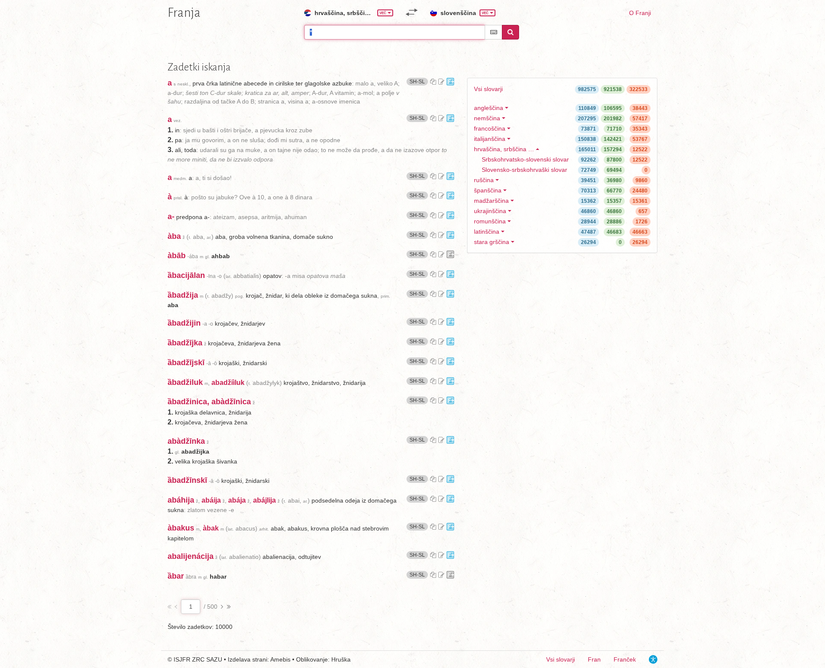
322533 (638, 89)
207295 (587, 119)
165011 (587, 149)
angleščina (488, 107)
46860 (588, 211)
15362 (588, 201)
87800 (614, 160)
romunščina (490, 221)
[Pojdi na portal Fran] (450, 81)
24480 (640, 191)
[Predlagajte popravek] (441, 82)
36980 (614, 180)
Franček (625, 659)
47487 (588, 232)
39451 (588, 180)
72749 (588, 170)
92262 (588, 160)
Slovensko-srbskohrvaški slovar (524, 169)
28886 (614, 222)
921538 (613, 89)
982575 (587, 89)
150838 (587, 139)
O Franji (640, 12)
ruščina (484, 180)
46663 (640, 232)
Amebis (280, 659)
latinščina (486, 231)
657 (643, 211)
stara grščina (491, 241)
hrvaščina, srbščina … (504, 149)
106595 (613, 108)
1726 (642, 222)
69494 (614, 170)
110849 (587, 108)
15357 (614, 201)
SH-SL (418, 81)
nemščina (487, 118)
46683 (614, 232)
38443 (640, 108)
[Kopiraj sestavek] (433, 82)
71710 (614, 129)
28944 (588, 222)
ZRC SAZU (207, 659)
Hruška (341, 659)
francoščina (489, 128)
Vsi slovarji (488, 88)
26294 (588, 242)
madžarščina (491, 200)
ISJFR (182, 659)
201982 (613, 119)
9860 (642, 180)
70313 (588, 191)
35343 (640, 129)
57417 (640, 119)
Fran (594, 659)
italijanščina (489, 138)
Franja (184, 12)
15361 (640, 201)
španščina (487, 190)
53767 (640, 139)
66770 (614, 191)
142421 (613, 139)
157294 (613, 149)
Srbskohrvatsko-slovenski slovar (525, 159)
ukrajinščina (490, 210)
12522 (640, 149)
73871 (588, 129)
